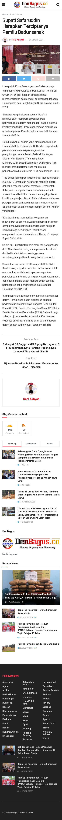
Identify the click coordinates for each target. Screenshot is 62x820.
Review (46, 703)
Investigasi (8, 736)
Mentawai (28, 708)
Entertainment (9, 715)
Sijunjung (47, 711)
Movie (26, 712)
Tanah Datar (49, 723)
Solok (46, 715)
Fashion (6, 719)
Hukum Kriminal (10, 732)
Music (26, 716)
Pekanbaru (48, 686)
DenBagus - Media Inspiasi (21, 813)
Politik (46, 698)
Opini (25, 724)
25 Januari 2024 (36, 40)
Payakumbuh (49, 682)
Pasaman (28, 739)
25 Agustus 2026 (26, 637)
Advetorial (7, 682)
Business (7, 703)
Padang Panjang (27, 734)
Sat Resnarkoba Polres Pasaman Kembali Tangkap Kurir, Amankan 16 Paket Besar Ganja (30, 596)
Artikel (5, 690)
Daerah (6, 707)
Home (5, 14)
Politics (47, 694)
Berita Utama (16, 14)
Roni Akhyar (18, 40)
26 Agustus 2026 (26, 617)
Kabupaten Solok (28, 683)
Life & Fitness (30, 693)
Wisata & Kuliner (47, 733)
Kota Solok (28, 688)
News (25, 720)
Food (5, 723)
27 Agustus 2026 (13, 602)
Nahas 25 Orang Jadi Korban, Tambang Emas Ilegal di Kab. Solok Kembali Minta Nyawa (38, 494)
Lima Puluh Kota (28, 702)
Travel (46, 727)
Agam (5, 686)
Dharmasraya (9, 711)
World (46, 738)
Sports (46, 719)
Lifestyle (27, 697)
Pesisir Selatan (51, 690)
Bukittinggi (8, 698)
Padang (27, 728)
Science (47, 707)
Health (5, 727)
